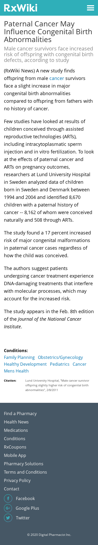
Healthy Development (25, 364)
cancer (56, 78)
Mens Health (16, 371)
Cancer (80, 364)
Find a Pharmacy (20, 413)
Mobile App (15, 455)
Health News (16, 422)
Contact (11, 489)
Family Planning (19, 357)
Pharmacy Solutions (23, 464)
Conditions (14, 438)
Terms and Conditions (25, 472)
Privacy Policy (17, 480)
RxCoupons (15, 447)
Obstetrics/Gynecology (60, 357)
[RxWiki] (20, 7)
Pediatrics (60, 364)
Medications (16, 430)
